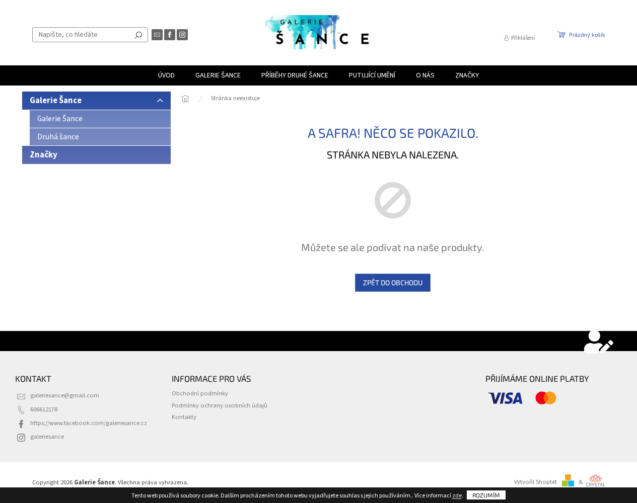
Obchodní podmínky (200, 393)
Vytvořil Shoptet (535, 481)
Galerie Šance (56, 101)
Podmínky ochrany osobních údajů (219, 405)
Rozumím (486, 494)
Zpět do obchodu (392, 282)
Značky (43, 155)
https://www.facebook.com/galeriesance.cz (88, 423)
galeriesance (47, 436)
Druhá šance (58, 136)
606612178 (43, 409)
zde (457, 495)
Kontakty (184, 417)
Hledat (138, 34)
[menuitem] (166, 75)
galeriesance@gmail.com (64, 395)
